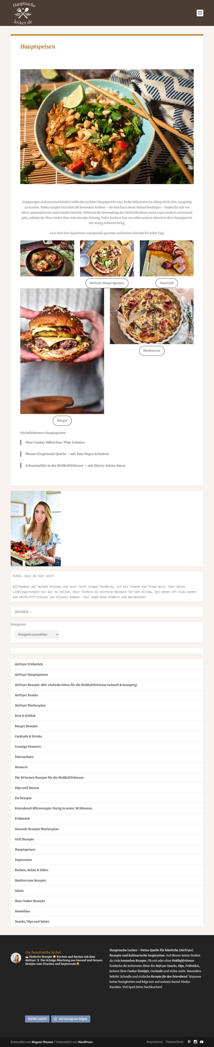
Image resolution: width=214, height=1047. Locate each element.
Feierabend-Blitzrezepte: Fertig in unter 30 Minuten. (54, 808)
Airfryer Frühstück (29, 664)
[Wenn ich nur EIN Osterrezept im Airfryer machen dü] (93, 1006)
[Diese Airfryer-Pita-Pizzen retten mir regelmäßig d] (22, 1006)
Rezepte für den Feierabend (169, 976)
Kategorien (18, 624)
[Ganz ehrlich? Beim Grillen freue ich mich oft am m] (93, 977)
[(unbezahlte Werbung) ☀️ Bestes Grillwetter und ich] (70, 991)
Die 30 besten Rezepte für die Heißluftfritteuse (49, 777)
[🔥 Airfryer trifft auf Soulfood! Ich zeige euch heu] (22, 977)
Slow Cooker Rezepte (30, 901)
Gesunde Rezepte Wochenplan (37, 829)
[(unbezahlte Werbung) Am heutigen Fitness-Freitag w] (46, 977)
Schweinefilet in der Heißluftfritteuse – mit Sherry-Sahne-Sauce (75, 466)
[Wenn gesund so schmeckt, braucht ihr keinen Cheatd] (93, 991)
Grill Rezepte (24, 839)
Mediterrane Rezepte (30, 880)
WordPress (85, 1042)
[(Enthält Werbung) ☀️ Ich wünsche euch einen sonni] (46, 991)
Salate (19, 891)
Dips (181, 966)
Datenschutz (24, 757)
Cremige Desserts (28, 746)
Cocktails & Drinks (28, 736)
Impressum (23, 860)
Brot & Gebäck (25, 716)
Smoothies (22, 911)
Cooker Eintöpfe (138, 971)
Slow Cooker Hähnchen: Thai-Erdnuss (55, 442)
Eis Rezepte (23, 798)
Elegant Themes (42, 1042)
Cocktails (156, 971)
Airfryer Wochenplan (30, 705)
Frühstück (22, 818)
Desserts (21, 767)
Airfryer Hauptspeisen (31, 675)
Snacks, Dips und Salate (32, 921)
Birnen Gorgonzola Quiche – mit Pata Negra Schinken (67, 454)
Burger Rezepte (26, 726)
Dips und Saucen (27, 788)
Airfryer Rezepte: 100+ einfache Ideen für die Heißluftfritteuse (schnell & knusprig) (76, 685)
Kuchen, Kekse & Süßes (31, 870)
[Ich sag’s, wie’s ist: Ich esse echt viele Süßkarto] (46, 1006)
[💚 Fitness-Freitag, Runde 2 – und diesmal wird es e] (22, 991)
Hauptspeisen (25, 849)
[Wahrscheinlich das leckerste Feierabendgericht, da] (70, 977)
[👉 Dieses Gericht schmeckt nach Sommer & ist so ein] (70, 1006)
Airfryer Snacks (26, 695)
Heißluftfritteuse (183, 960)
